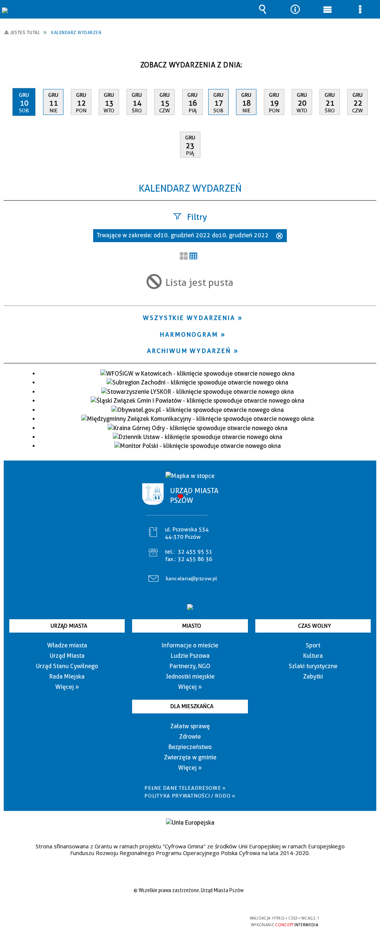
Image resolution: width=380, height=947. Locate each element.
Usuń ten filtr (279, 237)
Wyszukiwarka (262, 9)
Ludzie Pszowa (190, 655)
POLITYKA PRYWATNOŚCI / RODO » (189, 796)
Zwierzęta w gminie (190, 757)
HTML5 (177, 921)
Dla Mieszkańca (191, 706)
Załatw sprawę (190, 726)
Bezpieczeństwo (190, 746)
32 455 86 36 (195, 559)
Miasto (191, 626)
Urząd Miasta (68, 626)
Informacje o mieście (190, 645)
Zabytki (313, 676)
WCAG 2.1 (211, 921)
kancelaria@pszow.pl (191, 578)
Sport (313, 645)
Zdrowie (190, 736)
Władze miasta (67, 645)
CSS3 (188, 921)
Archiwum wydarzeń (189, 350)
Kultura (313, 655)
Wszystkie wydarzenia (189, 317)
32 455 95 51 (195, 551)
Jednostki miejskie (190, 676)
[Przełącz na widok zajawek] (183, 256)
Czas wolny (314, 626)
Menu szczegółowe (360, 9)
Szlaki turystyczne (313, 666)
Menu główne (327, 9)
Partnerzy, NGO (190, 666)
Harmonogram (189, 334)
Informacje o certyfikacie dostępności (94, 923)
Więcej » (67, 686)
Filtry (197, 217)
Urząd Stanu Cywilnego (67, 666)
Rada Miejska (67, 676)
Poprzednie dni (13, 62)
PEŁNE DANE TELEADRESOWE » (185, 788)
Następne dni (369, 62)
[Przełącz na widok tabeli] (193, 256)
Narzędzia (295, 9)
